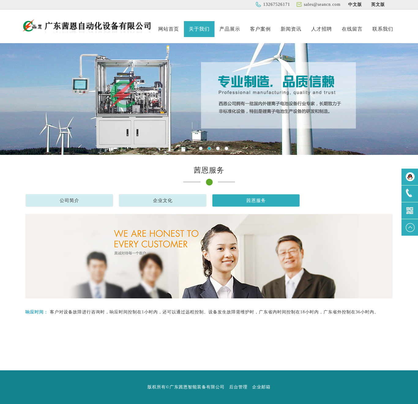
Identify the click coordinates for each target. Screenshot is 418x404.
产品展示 (229, 29)
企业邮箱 (261, 387)
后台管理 (238, 387)
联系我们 (382, 29)
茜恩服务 (256, 200)
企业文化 (163, 200)
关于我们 (199, 29)
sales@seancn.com (322, 4)
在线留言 (352, 29)
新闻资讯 (291, 29)
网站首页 (168, 29)
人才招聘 (321, 29)
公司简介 (69, 200)
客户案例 (260, 29)
